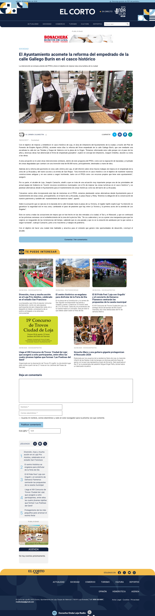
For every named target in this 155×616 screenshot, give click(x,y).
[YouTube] (129, 572)
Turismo (73, 24)
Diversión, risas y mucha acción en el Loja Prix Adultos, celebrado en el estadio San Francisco (34, 456)
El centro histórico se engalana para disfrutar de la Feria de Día (34, 467)
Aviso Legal (116, 600)
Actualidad (33, 24)
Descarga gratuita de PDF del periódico (125, 1)
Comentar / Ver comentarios (76, 239)
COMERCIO (90, 582)
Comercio (60, 24)
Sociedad (47, 24)
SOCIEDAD (75, 582)
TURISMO (105, 582)
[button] (89, 612)
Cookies (126, 600)
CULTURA (119, 582)
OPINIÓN (103, 591)
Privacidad (135, 600)
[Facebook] (119, 572)
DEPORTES (134, 582)
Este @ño (23, 431)
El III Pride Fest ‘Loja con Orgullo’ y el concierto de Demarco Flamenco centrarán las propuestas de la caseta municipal (35, 479)
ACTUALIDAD (58, 582)
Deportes (97, 24)
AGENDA (135, 591)
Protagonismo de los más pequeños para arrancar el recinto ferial (36, 513)
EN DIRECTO (107, 11)
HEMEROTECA (119, 591)
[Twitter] (124, 572)
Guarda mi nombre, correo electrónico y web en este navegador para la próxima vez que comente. (63, 418)
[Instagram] (134, 572)
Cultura (85, 24)
